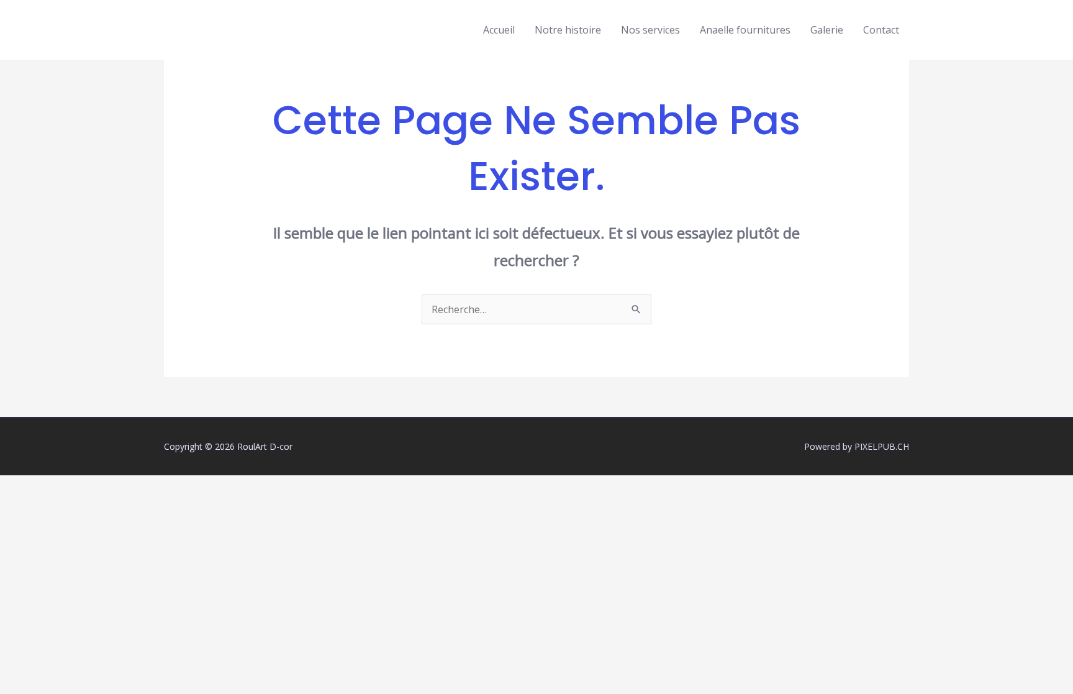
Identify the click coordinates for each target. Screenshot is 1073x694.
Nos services (650, 30)
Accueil (499, 30)
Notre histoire (568, 30)
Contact (881, 30)
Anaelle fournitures (745, 30)
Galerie (826, 30)
